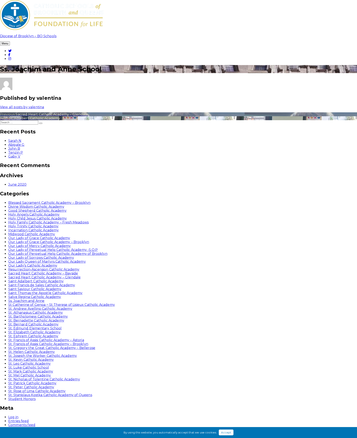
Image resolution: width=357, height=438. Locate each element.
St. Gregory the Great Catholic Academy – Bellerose (51, 348)
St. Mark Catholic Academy (30, 371)
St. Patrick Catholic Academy (32, 383)
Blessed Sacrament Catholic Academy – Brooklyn (49, 203)
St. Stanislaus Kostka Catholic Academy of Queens (50, 395)
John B (14, 149)
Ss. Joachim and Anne (26, 301)
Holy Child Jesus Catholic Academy (37, 218)
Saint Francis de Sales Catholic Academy (41, 285)
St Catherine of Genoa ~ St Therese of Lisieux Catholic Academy (61, 305)
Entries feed (18, 421)
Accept (226, 432)
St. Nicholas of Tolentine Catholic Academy (44, 379)
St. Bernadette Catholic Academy (36, 320)
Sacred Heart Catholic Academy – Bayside (43, 273)
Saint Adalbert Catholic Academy (36, 281)
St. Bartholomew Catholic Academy (38, 316)
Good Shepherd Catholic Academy (37, 210)
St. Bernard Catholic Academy (33, 324)
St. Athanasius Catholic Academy (35, 313)
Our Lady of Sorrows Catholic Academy (41, 258)
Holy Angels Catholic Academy (34, 214)
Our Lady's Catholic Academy (32, 265)
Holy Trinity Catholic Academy (33, 226)
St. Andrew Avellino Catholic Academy (40, 309)
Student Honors (22, 399)
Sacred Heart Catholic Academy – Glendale (44, 277)
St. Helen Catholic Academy (31, 352)
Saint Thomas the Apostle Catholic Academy (45, 293)
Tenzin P (15, 152)
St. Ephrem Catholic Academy (33, 336)
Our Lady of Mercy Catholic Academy (39, 246)
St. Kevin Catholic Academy (31, 360)
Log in (13, 417)
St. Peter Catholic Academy (31, 387)
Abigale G (16, 145)
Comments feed (21, 425)
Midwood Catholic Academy (31, 234)
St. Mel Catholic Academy (29, 375)
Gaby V (14, 156)
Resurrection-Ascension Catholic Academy (43, 269)
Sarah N (14, 141)
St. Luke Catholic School (28, 367)
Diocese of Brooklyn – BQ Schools (28, 36)
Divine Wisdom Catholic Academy (36, 207)
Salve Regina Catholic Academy (34, 297)
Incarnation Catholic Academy (33, 230)
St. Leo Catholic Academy (29, 364)
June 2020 (17, 184)
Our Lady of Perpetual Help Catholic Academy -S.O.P (53, 250)
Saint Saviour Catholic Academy (34, 289)
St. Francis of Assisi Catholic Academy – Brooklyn (48, 344)
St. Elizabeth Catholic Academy (34, 332)
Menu (5, 43)
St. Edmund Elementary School (35, 328)
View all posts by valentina (22, 107)
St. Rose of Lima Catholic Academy (36, 391)
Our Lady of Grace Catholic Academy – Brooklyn (48, 242)
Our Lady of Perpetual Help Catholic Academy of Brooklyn (57, 254)
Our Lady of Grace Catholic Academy (39, 238)
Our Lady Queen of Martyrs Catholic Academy (47, 262)
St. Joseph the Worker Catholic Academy (42, 356)
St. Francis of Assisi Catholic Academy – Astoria (46, 340)
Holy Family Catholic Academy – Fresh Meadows (48, 222)
